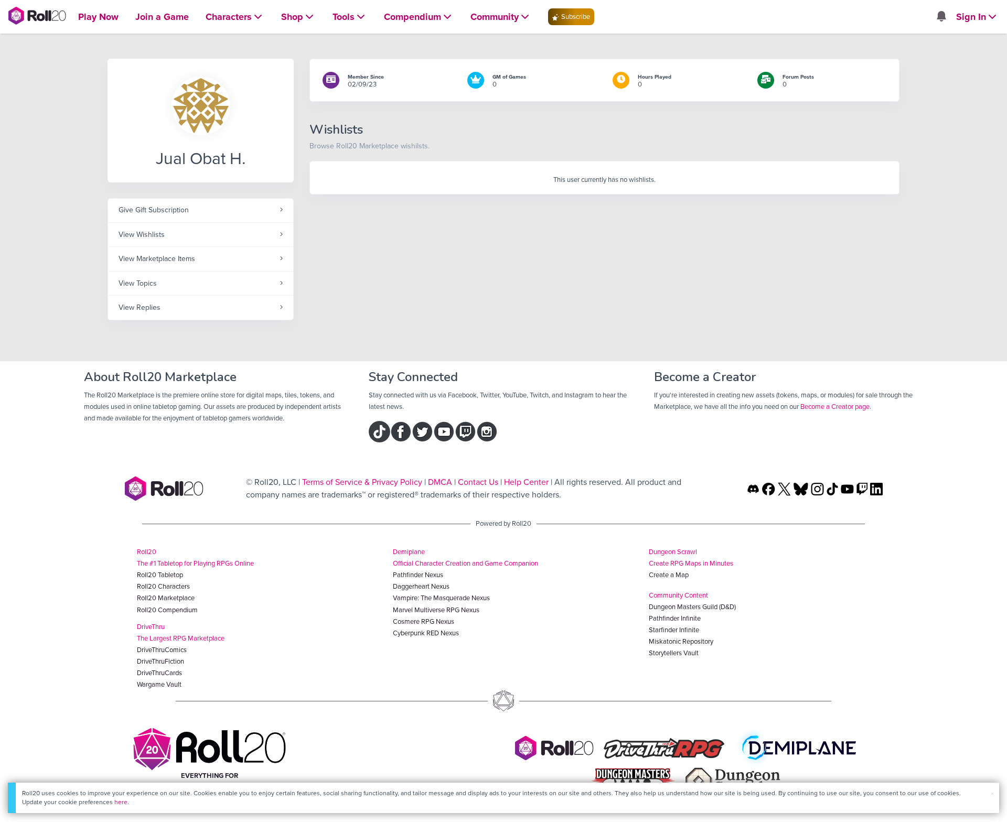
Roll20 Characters (163, 586)
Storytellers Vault (674, 653)
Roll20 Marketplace (166, 598)
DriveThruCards (159, 673)
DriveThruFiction (160, 661)
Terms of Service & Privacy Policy (362, 482)
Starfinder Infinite (674, 630)
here (120, 802)
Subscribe (575, 16)
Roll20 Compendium (167, 610)
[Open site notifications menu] (941, 17)
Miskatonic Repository (681, 641)
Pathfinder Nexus (418, 575)
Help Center (526, 482)
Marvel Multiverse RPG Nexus (436, 610)
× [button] (992, 793)
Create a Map (669, 575)
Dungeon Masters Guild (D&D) (692, 607)
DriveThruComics (162, 650)
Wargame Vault (159, 684)
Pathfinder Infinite (675, 618)
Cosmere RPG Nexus (423, 621)
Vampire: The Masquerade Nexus (441, 598)
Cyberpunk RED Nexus (426, 633)
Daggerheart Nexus (421, 586)
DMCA (440, 482)
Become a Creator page (835, 406)
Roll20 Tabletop (160, 575)
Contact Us (478, 482)
